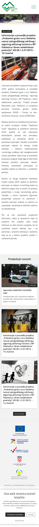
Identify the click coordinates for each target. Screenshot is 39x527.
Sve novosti (19, 414)
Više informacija (19, 520)
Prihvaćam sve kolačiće (15, 514)
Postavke (31, 515)
